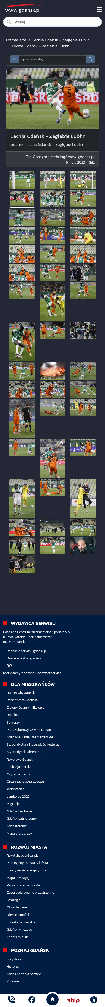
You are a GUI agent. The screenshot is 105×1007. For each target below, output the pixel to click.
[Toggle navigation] (99, 9)
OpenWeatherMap (48, 673)
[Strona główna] (11, 1000)
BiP (9, 665)
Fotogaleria (16, 40)
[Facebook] (31, 1000)
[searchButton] (90, 59)
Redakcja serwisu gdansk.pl (27, 651)
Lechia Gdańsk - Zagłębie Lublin (61, 40)
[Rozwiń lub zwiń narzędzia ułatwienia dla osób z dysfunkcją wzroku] (93, 1000)
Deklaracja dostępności (24, 658)
